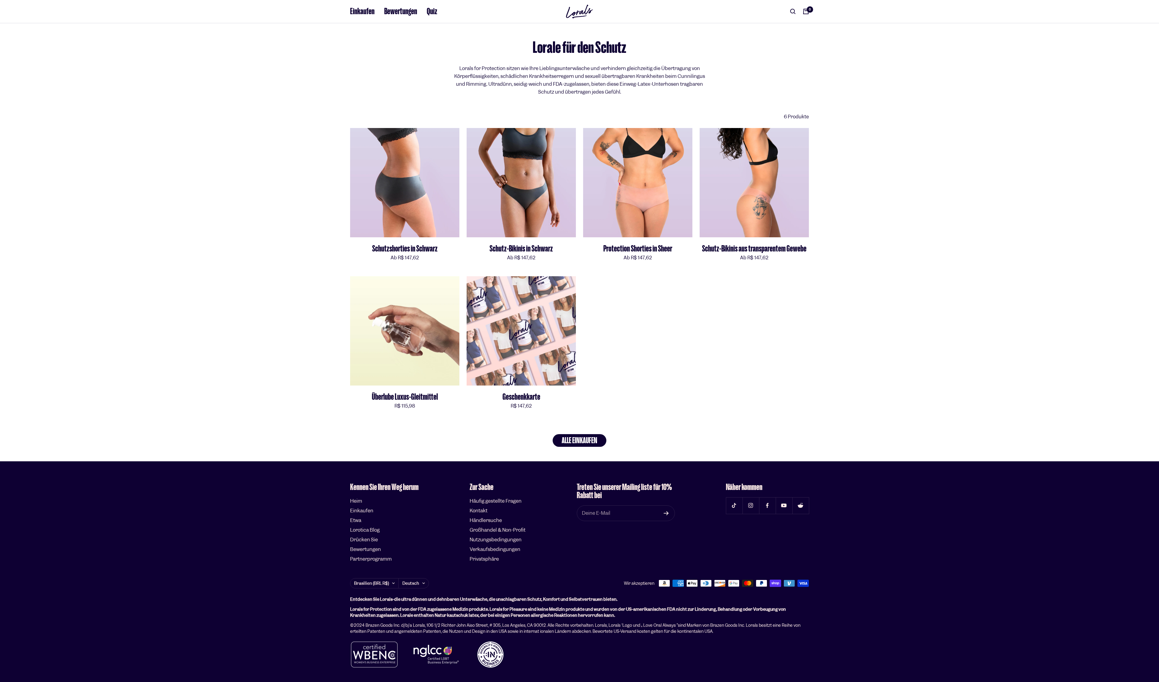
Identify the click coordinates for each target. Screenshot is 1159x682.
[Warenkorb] (806, 11)
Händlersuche (486, 520)
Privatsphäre (484, 559)
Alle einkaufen (579, 440)
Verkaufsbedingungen (495, 549)
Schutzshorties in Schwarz (405, 249)
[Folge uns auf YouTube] (784, 505)
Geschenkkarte (521, 397)
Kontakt (478, 510)
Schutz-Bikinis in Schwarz (521, 249)
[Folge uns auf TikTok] (734, 505)
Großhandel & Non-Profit (497, 530)
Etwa (355, 520)
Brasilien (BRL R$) (371, 583)
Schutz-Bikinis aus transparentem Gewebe (754, 249)
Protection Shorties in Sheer (637, 249)
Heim (356, 501)
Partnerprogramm (371, 559)
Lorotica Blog (365, 530)
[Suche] (793, 11)
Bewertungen (400, 11)
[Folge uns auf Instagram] (750, 505)
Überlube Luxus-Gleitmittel (405, 397)
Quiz (432, 11)
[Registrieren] (666, 513)
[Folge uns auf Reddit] (800, 505)
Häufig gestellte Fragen (496, 501)
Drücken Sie (364, 539)
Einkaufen (362, 11)
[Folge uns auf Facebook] (767, 505)
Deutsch (410, 583)
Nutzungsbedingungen (496, 539)
